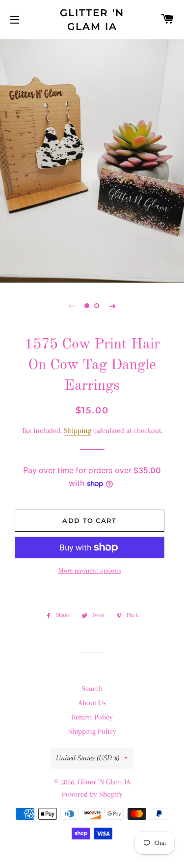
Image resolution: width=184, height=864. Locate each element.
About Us (92, 702)
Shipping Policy (92, 731)
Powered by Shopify (92, 794)
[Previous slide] (71, 306)
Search (92, 688)
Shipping (77, 430)
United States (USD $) (87, 757)
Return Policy (92, 717)
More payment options (89, 570)
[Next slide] (113, 306)
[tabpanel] (92, 160)
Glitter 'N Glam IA (92, 19)
